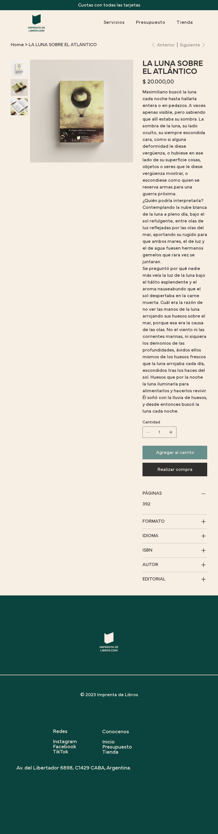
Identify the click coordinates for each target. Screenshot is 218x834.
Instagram (65, 741)
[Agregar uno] (171, 432)
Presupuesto (117, 747)
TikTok (60, 751)
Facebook (64, 746)
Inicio (108, 742)
